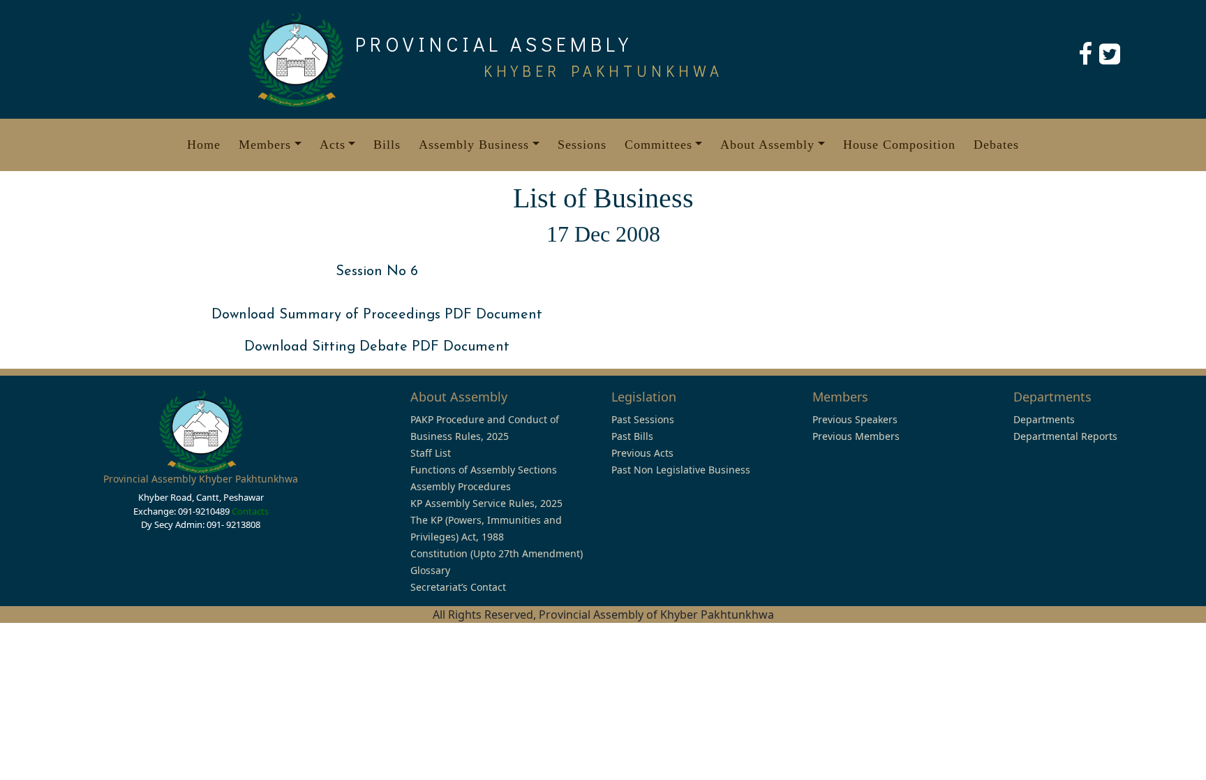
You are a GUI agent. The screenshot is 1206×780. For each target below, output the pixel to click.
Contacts (250, 511)
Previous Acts (642, 452)
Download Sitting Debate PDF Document (376, 347)
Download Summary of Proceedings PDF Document (376, 315)
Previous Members (856, 436)
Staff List (430, 452)
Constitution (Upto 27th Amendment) (496, 553)
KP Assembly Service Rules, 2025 (486, 503)
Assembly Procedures (460, 486)
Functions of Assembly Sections (483, 469)
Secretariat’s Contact (458, 587)
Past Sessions (642, 419)
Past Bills (632, 436)
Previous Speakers (855, 419)
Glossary (430, 570)
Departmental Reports (1065, 436)
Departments (1044, 419)
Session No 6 (377, 272)
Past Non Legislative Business (680, 469)
